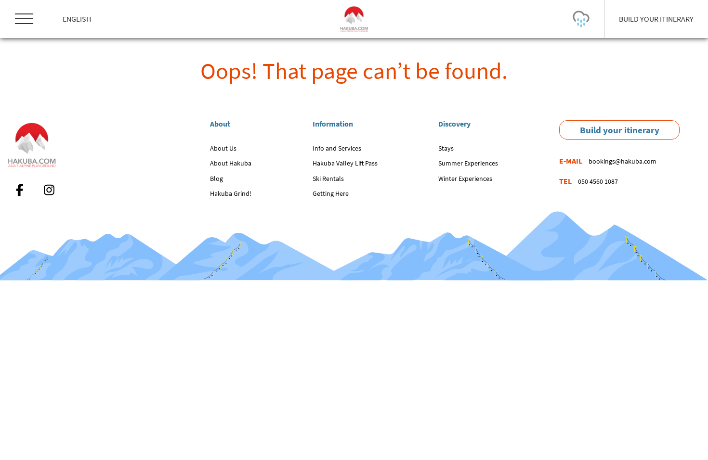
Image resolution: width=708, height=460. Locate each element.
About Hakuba (230, 163)
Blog (216, 178)
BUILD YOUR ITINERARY (656, 19)
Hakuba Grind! (230, 193)
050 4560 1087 (598, 181)
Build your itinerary (619, 130)
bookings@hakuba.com (622, 161)
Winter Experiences (465, 178)
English (77, 19)
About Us (223, 148)
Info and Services (337, 148)
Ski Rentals (328, 178)
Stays (446, 148)
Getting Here (331, 193)
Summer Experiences (468, 163)
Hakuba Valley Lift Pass (345, 163)
